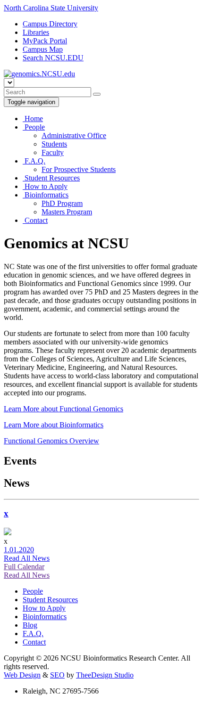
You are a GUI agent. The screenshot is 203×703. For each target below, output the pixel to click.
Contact (35, 220)
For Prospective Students (79, 169)
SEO (57, 675)
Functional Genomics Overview (51, 441)
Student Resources (51, 178)
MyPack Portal (45, 41)
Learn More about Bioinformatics (53, 425)
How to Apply (45, 186)
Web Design (22, 675)
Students (54, 144)
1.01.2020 (19, 550)
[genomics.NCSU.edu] (39, 74)
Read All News (27, 558)
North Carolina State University (51, 8)
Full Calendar (24, 567)
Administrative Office (74, 135)
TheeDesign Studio (105, 675)
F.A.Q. (34, 161)
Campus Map (43, 49)
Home (33, 118)
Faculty (53, 152)
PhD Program (62, 203)
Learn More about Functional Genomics (63, 409)
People (34, 127)
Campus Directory (50, 24)
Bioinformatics (45, 195)
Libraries (36, 32)
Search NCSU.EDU (53, 58)
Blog (30, 625)
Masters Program (67, 212)
